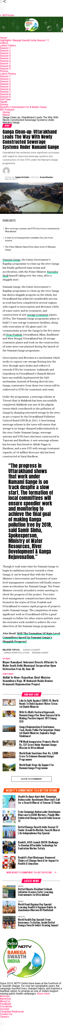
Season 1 (5, 48)
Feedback (5, 1003)
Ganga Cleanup (31, 650)
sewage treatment (37, 314)
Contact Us (6, 1014)
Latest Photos (8, 73)
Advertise (5, 998)
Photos (4, 71)
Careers (4, 1016)
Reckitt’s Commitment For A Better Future (23, 107)
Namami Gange (11, 259)
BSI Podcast (7, 109)
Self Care (5, 99)
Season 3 (5, 53)
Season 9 (5, 68)
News (6, 114)
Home (3, 37)
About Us (5, 1001)
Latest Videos (8, 45)
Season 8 (5, 66)
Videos (4, 42)
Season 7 (5, 63)
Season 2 (5, 50)
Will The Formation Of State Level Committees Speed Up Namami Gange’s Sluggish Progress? (31, 637)
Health (3, 101)
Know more (43, 993)
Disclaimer (6, 1006)
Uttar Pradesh (14, 334)
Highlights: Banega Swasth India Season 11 (24, 40)
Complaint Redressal (12, 1011)
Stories (4, 104)
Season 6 (5, 60)
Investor (4, 1009)
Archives (5, 996)
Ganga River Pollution (16, 653)
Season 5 (5, 58)
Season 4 (5, 55)
